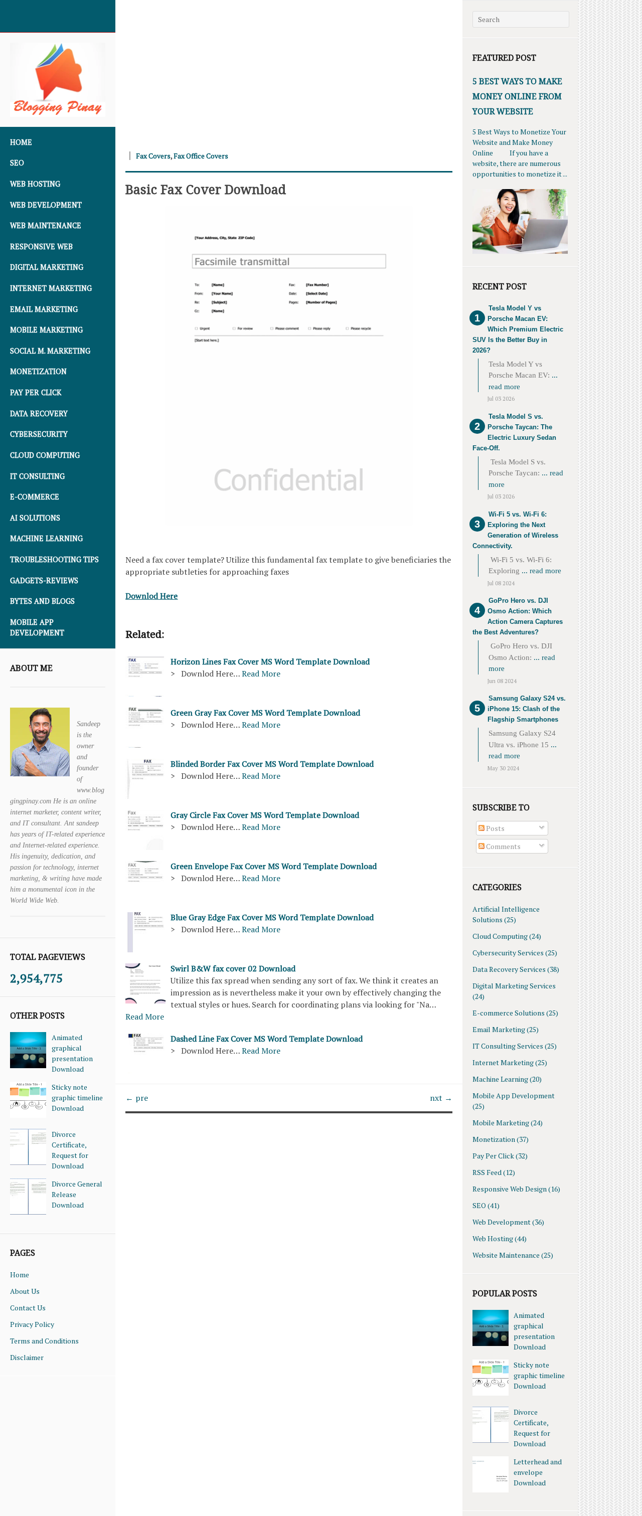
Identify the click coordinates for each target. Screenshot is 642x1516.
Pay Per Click (35, 392)
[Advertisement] (288, 70)
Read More (261, 673)
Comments (503, 846)
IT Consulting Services (507, 1046)
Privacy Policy (32, 1324)
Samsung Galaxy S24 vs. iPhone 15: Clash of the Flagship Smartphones (527, 709)
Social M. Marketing (50, 351)
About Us (25, 1291)
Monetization (38, 371)
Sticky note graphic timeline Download (77, 1097)
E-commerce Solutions (508, 1013)
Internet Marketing (51, 288)
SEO (17, 162)
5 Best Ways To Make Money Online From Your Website (517, 96)
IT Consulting (37, 476)
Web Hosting (35, 184)
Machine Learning (46, 538)
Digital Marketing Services (514, 985)
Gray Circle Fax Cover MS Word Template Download (265, 814)
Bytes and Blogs (42, 601)
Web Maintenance (45, 225)
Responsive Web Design (509, 1189)
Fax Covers (153, 155)
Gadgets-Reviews (44, 580)
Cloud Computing (45, 455)
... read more (541, 571)
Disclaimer (27, 1357)
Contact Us (28, 1307)
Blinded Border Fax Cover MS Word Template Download (272, 763)
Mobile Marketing (46, 329)
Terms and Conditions (44, 1340)
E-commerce (34, 496)
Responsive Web (41, 246)
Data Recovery (39, 413)
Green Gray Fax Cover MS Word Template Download (265, 712)
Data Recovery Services (509, 969)
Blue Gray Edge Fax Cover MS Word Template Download (272, 917)
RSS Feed (487, 1172)
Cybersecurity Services (508, 952)
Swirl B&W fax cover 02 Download (233, 968)
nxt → (441, 1097)
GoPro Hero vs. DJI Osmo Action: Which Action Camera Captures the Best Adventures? (517, 616)
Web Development (46, 205)
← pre (136, 1097)
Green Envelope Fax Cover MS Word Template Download (274, 866)
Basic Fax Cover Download (205, 189)
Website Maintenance (506, 1255)
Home (21, 142)
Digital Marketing (46, 267)
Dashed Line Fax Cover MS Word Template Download (267, 1038)
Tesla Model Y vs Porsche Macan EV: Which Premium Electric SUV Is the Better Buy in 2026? (517, 329)
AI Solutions (35, 518)
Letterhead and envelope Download (538, 1472)
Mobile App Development (37, 627)
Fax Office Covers (201, 155)
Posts (495, 828)
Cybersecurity (39, 434)
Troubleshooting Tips (54, 559)
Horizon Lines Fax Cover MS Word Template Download (270, 661)
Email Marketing (44, 309)
